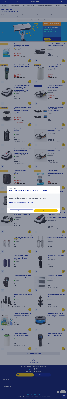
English (14, 188)
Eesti (10, 188)
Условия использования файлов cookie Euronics (21, 202)
